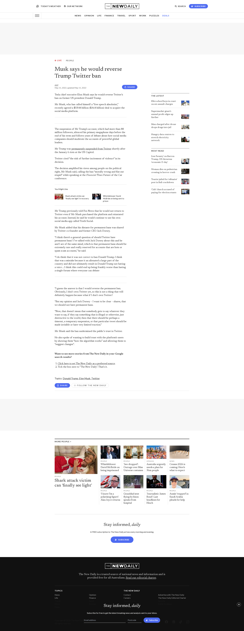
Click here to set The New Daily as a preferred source (86, 363)
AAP (56, 85)
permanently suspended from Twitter (91, 149)
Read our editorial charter (141, 577)
